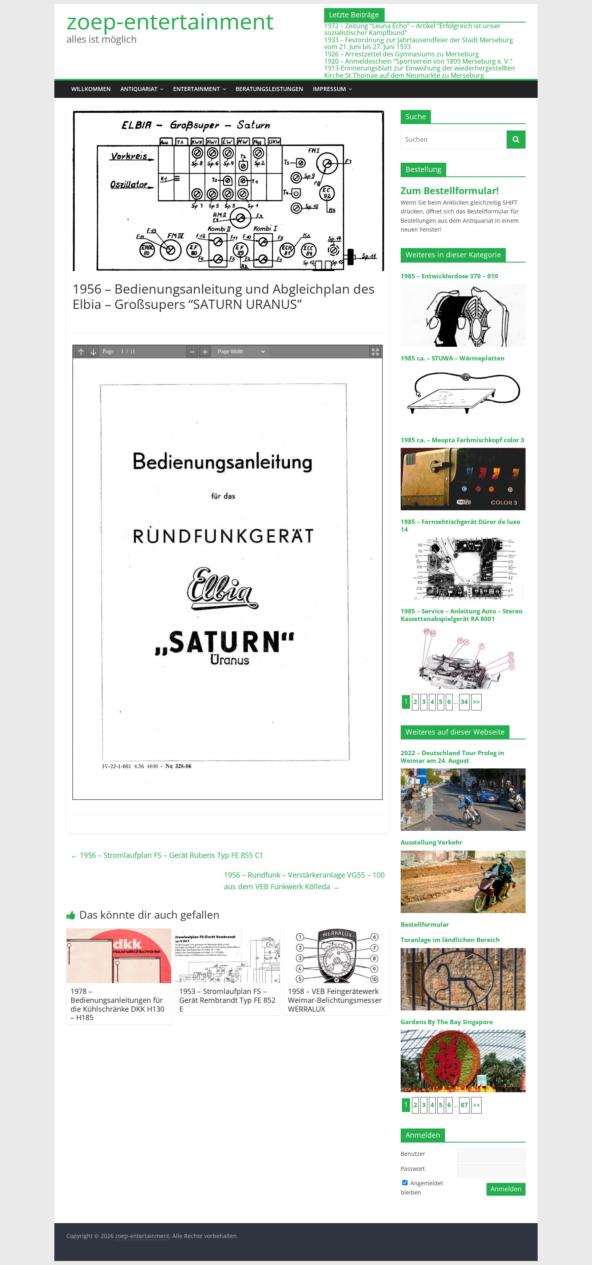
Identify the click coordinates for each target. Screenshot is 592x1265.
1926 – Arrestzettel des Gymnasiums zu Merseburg (401, 54)
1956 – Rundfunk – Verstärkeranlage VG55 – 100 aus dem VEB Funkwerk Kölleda (304, 880)
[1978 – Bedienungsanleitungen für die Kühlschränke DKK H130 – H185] (118, 933)
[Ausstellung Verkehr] (463, 850)
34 (464, 702)
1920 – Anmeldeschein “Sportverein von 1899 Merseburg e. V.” (418, 61)
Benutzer (413, 1153)
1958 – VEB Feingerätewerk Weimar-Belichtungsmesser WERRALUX (335, 999)
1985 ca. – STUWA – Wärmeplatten (453, 358)
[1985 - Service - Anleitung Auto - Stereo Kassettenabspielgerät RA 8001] (463, 626)
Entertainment (196, 89)
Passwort (413, 1168)
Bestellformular (425, 924)
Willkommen (91, 89)
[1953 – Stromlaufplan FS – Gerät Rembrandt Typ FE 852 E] (227, 933)
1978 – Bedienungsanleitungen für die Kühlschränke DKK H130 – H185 (117, 1004)
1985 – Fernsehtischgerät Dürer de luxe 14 (460, 525)
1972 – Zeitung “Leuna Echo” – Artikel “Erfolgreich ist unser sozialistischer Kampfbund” (412, 29)
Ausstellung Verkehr (431, 842)
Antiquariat (138, 89)
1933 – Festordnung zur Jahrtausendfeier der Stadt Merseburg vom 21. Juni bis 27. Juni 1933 (418, 43)
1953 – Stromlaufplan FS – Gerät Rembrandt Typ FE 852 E (227, 999)
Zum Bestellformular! (450, 190)
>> (476, 702)
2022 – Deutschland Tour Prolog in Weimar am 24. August (452, 756)
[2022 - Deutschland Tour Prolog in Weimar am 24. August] (463, 768)
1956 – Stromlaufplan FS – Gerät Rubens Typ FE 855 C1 (166, 855)
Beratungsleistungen (269, 89)
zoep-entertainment (170, 21)
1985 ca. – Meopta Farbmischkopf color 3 (462, 440)
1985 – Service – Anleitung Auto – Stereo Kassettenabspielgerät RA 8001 (461, 615)
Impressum (329, 89)
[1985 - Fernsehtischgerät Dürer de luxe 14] (463, 536)
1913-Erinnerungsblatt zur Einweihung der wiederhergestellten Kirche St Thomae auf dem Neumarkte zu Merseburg (419, 72)
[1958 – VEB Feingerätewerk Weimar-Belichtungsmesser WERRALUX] (336, 933)
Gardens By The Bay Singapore (447, 1022)
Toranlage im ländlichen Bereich (450, 940)
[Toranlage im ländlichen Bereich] (463, 947)
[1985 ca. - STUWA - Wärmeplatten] (463, 365)
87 (464, 1105)
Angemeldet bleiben (422, 1187)
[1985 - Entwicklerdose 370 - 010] (463, 284)
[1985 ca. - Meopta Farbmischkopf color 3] (463, 447)
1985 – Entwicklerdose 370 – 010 (449, 276)
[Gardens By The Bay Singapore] (463, 1029)
